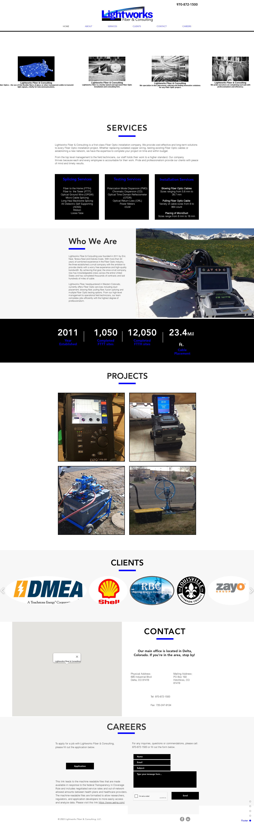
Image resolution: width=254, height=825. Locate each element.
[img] (91, 427)
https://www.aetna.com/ (112, 802)
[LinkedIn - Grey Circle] (188, 819)
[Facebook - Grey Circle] (182, 819)
